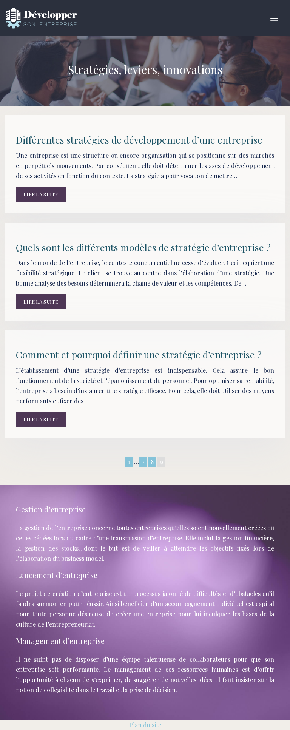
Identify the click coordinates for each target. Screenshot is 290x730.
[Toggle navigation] (274, 18)
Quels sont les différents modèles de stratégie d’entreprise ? (143, 247)
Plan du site (145, 725)
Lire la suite (40, 194)
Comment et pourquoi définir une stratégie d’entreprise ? (139, 354)
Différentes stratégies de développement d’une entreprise (139, 139)
